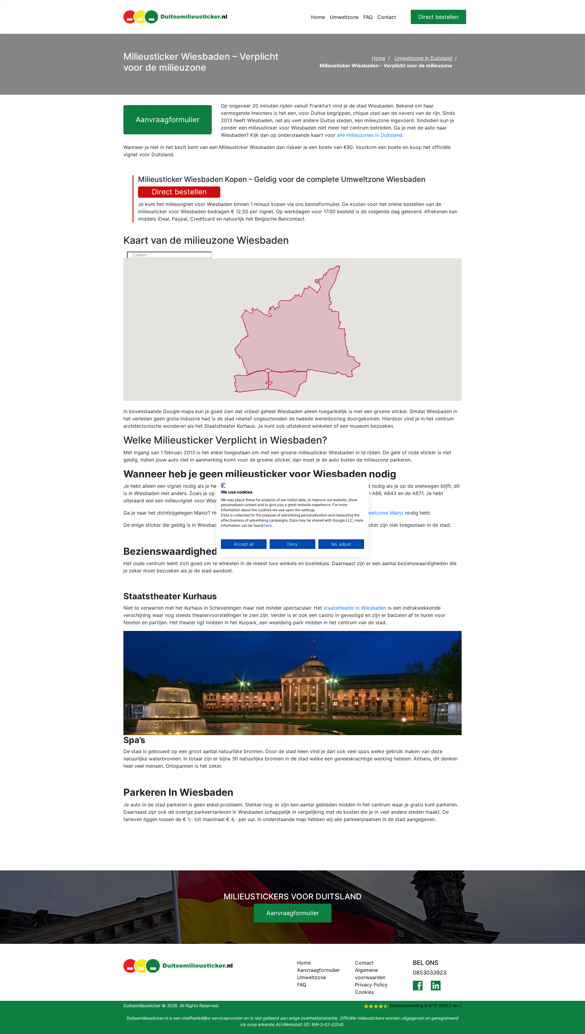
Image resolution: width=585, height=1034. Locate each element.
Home (318, 17)
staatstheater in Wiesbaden (355, 608)
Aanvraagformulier (168, 119)
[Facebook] (422, 985)
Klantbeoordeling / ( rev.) (425, 1005)
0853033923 (429, 972)
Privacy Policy (371, 985)
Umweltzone (344, 17)
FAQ (368, 17)
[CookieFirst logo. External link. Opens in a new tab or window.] (223, 485)
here (268, 525)
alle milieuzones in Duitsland (369, 135)
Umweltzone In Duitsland (423, 58)
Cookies (364, 992)
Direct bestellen (438, 17)
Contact (387, 17)
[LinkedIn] (440, 985)
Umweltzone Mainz (381, 513)
